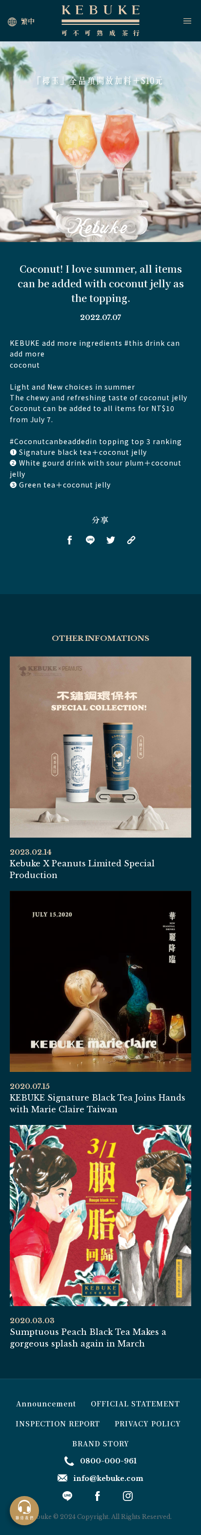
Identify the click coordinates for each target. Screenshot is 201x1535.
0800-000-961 (108, 1461)
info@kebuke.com (108, 1478)
